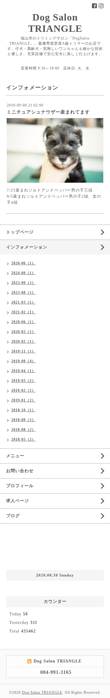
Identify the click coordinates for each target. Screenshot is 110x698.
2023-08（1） (23, 292)
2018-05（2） (23, 439)
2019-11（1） (23, 351)
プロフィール (20, 485)
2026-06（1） (23, 263)
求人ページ (17, 500)
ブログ (13, 515)
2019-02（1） (23, 390)
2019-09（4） (23, 361)
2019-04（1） (23, 371)
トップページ (20, 232)
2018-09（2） (23, 420)
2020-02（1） (23, 341)
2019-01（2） (23, 400)
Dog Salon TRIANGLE (55, 23)
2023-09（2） (23, 283)
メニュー (15, 456)
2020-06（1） (23, 322)
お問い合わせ (20, 470)
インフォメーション (26, 247)
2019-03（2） (23, 381)
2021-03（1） (23, 302)
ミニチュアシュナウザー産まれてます (48, 112)
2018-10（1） (23, 410)
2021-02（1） (23, 312)
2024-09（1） (23, 273)
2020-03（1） (23, 332)
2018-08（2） (23, 429)
